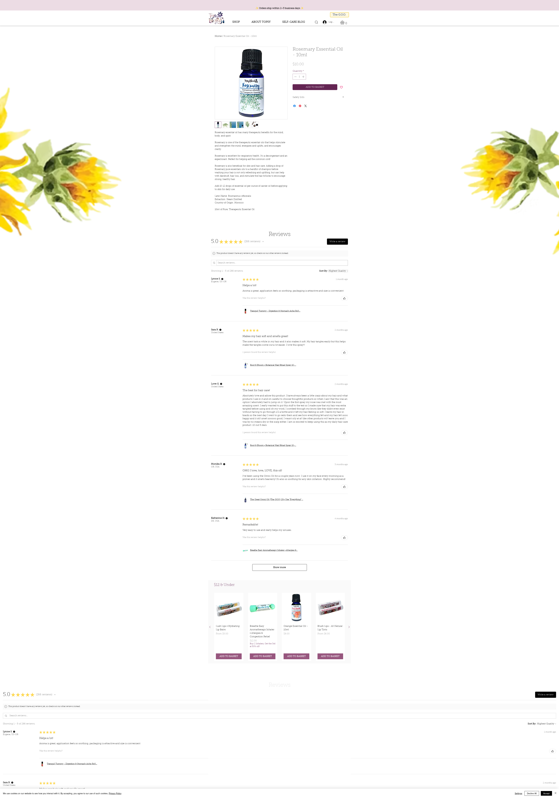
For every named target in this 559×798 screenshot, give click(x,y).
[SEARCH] (316, 22)
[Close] (555, 793)
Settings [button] (518, 793)
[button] (261, 22)
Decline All (532, 793)
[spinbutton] (299, 76)
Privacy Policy (115, 793)
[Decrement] (295, 76)
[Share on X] (305, 106)
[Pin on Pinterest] (300, 106)
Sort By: (323, 271)
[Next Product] (349, 627)
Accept (546, 793)
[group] (279, 627)
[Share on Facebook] (294, 106)
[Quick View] (228, 607)
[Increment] (303, 76)
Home (218, 36)
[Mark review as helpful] (344, 298)
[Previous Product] (210, 627)
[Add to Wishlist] (341, 87)
